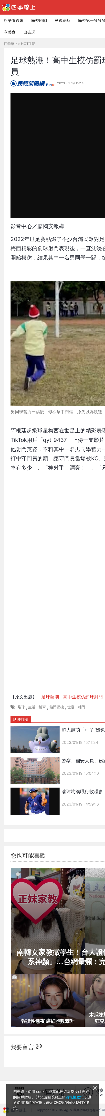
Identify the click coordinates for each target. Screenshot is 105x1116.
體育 (42, 707)
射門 (81, 707)
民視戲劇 (39, 20)
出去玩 (29, 32)
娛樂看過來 (13, 20)
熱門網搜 (56, 707)
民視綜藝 (62, 20)
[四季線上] (18, 7)
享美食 (10, 32)
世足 (70, 707)
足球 (21, 707)
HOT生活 (28, 44)
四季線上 (11, 44)
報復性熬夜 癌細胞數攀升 (47, 1021)
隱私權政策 (74, 1097)
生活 (31, 707)
